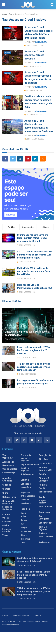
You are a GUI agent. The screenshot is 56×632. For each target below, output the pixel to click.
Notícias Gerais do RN (45, 468)
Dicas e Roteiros (46, 537)
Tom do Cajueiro (43, 528)
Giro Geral (44, 459)
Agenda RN (8, 462)
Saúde (42, 497)
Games (7, 28)
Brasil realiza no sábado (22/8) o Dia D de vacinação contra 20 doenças (34, 350)
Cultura (6, 514)
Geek (23, 513)
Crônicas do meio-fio (8, 502)
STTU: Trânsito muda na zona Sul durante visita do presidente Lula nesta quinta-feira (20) (34, 254)
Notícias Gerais (27, 474)
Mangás (24, 528)
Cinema (5, 518)
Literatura (6, 522)
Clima (5, 493)
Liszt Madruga (8, 473)
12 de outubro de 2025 (35, 45)
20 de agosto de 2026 (15, 339)
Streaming (25, 539)
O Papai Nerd (26, 531)
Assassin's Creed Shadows (26, 14)
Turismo (43, 533)
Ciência (6, 489)
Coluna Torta (9, 497)
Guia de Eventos (9, 469)
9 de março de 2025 (34, 90)
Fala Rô (42, 488)
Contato (37, 615)
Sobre (5, 615)
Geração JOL (45, 455)
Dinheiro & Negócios (25, 459)
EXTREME (25, 500)
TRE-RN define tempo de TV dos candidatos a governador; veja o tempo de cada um (34, 367)
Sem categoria (44, 517)
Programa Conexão (6, 530)
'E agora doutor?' (42, 502)
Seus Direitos (46, 523)
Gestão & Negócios (25, 469)
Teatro (5, 535)
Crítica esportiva (28, 496)
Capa (4, 14)
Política (43, 485)
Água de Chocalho (7, 479)
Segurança (44, 512)
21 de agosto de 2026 (27, 357)
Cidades (6, 485)
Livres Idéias (45, 463)
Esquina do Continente (7, 508)
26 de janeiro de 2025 (35, 139)
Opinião (43, 474)
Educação (26, 484)
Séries (24, 535)
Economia (26, 455)
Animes (24, 516)
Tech (23, 543)
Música (5, 525)
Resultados (26, 503)
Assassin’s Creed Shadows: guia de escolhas (34, 55)
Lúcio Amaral (41, 42)
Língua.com (26, 487)
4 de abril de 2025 (33, 66)
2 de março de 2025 (34, 115)
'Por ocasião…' (7, 456)
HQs (22, 524)
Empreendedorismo (30, 464)
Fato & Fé (25, 509)
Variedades (45, 542)
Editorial (25, 480)
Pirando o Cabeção (44, 479)
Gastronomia (8, 465)
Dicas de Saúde (45, 507)
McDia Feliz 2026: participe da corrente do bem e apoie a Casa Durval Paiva (33, 271)
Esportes (25, 492)
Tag (10, 14)
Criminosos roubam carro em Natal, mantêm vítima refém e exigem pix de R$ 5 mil (32, 238)
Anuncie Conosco (21, 615)
